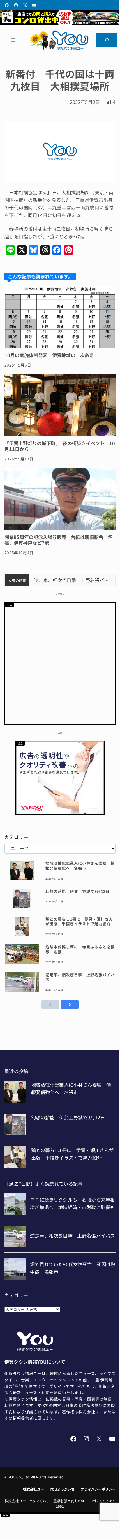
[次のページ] (70, 1004)
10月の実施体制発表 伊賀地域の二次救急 (49, 355)
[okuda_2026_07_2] (60, 23)
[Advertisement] (59, 662)
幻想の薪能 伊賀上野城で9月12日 (77, 891)
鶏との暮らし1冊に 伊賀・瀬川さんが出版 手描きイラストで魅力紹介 (79, 921)
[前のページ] (50, 1004)
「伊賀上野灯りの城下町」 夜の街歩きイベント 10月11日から (59, 446)
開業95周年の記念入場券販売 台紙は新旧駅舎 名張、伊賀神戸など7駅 (58, 540)
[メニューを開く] (13, 40)
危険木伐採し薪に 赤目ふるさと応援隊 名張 (80, 949)
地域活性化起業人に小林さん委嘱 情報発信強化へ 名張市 (80, 866)
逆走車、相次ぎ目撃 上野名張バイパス (72, 580)
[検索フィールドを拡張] (106, 40)
